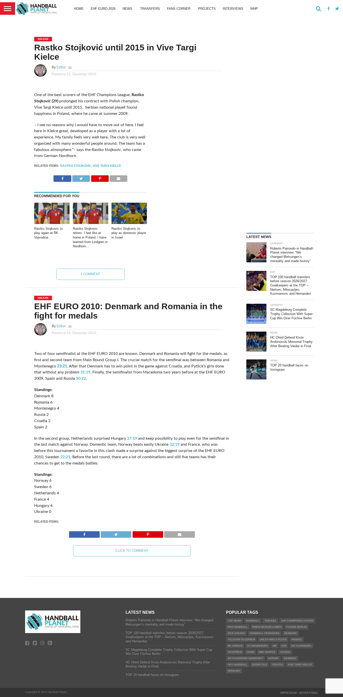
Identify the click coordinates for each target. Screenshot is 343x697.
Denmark (290, 633)
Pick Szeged (236, 633)
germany (290, 658)
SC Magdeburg (257, 645)
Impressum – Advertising (299, 692)
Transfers (150, 9)
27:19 (132, 438)
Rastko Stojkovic (75, 166)
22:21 (65, 457)
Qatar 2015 (259, 664)
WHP (254, 9)
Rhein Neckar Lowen (266, 627)
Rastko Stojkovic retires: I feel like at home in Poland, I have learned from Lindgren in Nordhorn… (90, 237)
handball (253, 620)
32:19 (174, 444)
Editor (61, 67)
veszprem (235, 652)
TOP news (234, 620)
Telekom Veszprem (241, 639)
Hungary (234, 670)
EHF (284, 645)
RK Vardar (235, 645)
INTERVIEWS (233, 9)
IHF (275, 645)
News (127, 9)
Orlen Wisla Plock (273, 639)
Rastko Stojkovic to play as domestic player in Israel (128, 233)
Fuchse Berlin (296, 627)
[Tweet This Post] (81, 177)
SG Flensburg (301, 645)
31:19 (85, 372)
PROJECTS (207, 9)
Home (79, 9)
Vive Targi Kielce (107, 166)
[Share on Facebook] (62, 177)
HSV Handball (237, 664)
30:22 (81, 378)
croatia (277, 664)
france (297, 639)
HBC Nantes (267, 652)
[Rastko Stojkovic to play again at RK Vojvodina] (52, 223)
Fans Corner (178, 9)
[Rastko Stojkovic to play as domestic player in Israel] (129, 223)
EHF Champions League (297, 620)
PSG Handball (238, 627)
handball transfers (264, 633)
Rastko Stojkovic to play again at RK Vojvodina (48, 233)
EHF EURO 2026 (103, 9)
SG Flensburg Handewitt (245, 658)
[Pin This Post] (100, 177)
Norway (273, 658)
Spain (250, 652)
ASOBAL (285, 652)
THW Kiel (270, 620)
